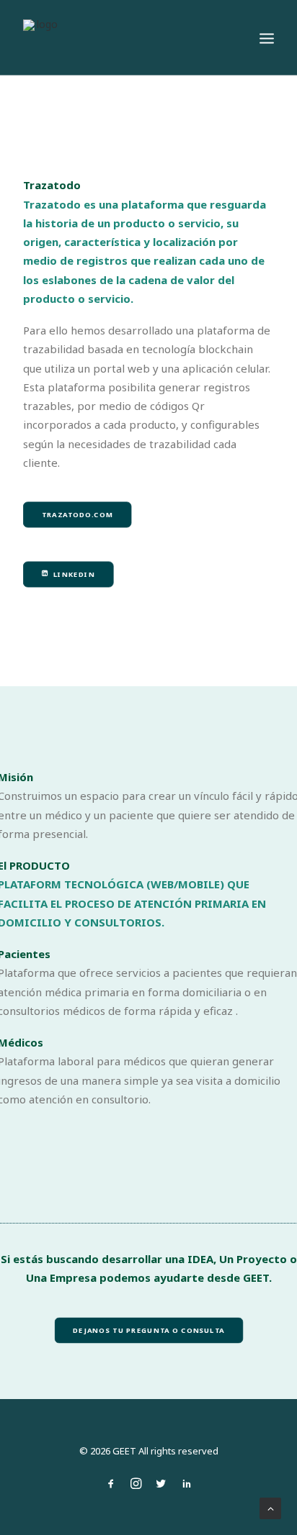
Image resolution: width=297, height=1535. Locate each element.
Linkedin (74, 575)
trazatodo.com (77, 515)
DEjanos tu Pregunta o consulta (148, 1330)
